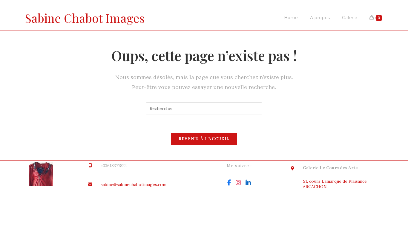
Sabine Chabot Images (85, 18)
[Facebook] (229, 182)
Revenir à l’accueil (204, 138)
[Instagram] (238, 182)
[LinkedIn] (248, 182)
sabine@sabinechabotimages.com (133, 184)
